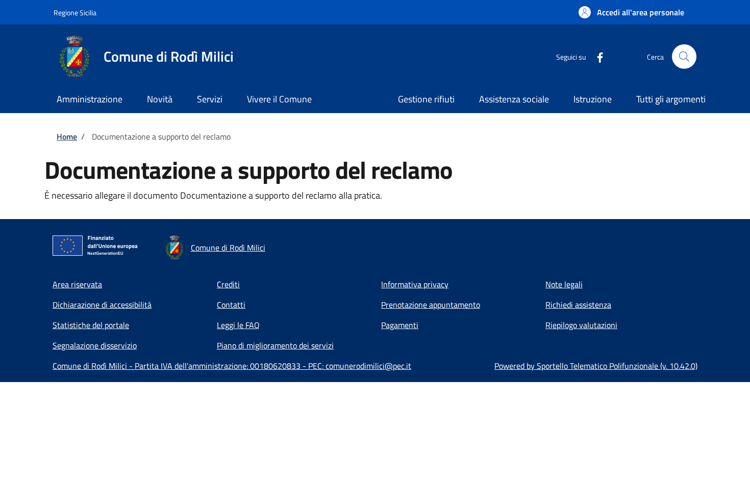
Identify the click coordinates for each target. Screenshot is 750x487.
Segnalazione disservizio (95, 345)
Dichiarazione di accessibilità (102, 305)
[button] (631, 12)
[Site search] (684, 56)
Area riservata (77, 284)
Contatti (231, 305)
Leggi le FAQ (238, 325)
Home (67, 136)
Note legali (564, 284)
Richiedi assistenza (578, 305)
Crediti (228, 284)
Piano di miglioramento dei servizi (275, 345)
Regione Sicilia (75, 12)
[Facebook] (596, 56)
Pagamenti (399, 325)
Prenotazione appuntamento (430, 305)
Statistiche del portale (91, 325)
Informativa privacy (414, 284)
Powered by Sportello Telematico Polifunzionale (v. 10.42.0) (595, 366)
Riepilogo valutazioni (581, 325)
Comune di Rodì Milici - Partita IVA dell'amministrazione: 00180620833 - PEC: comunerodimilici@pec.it (232, 366)
